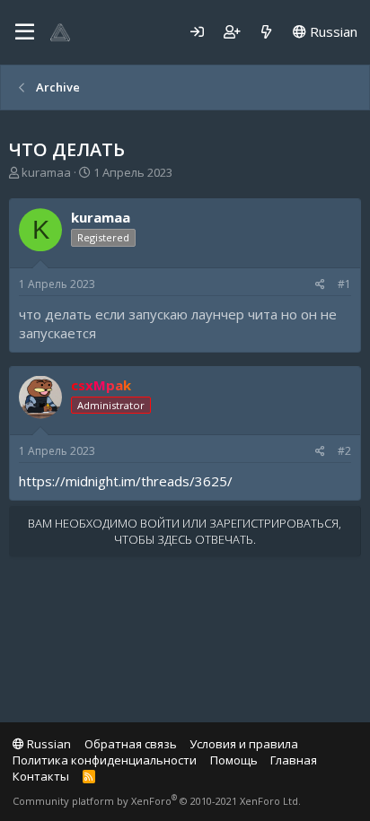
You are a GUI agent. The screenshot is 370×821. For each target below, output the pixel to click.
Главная (293, 760)
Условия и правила (243, 744)
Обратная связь (130, 744)
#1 (344, 284)
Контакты (41, 776)
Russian (331, 31)
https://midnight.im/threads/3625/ (126, 481)
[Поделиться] (320, 285)
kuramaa (46, 172)
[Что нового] (266, 31)
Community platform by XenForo (157, 801)
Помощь (234, 760)
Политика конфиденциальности (105, 760)
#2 (344, 451)
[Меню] (25, 32)
